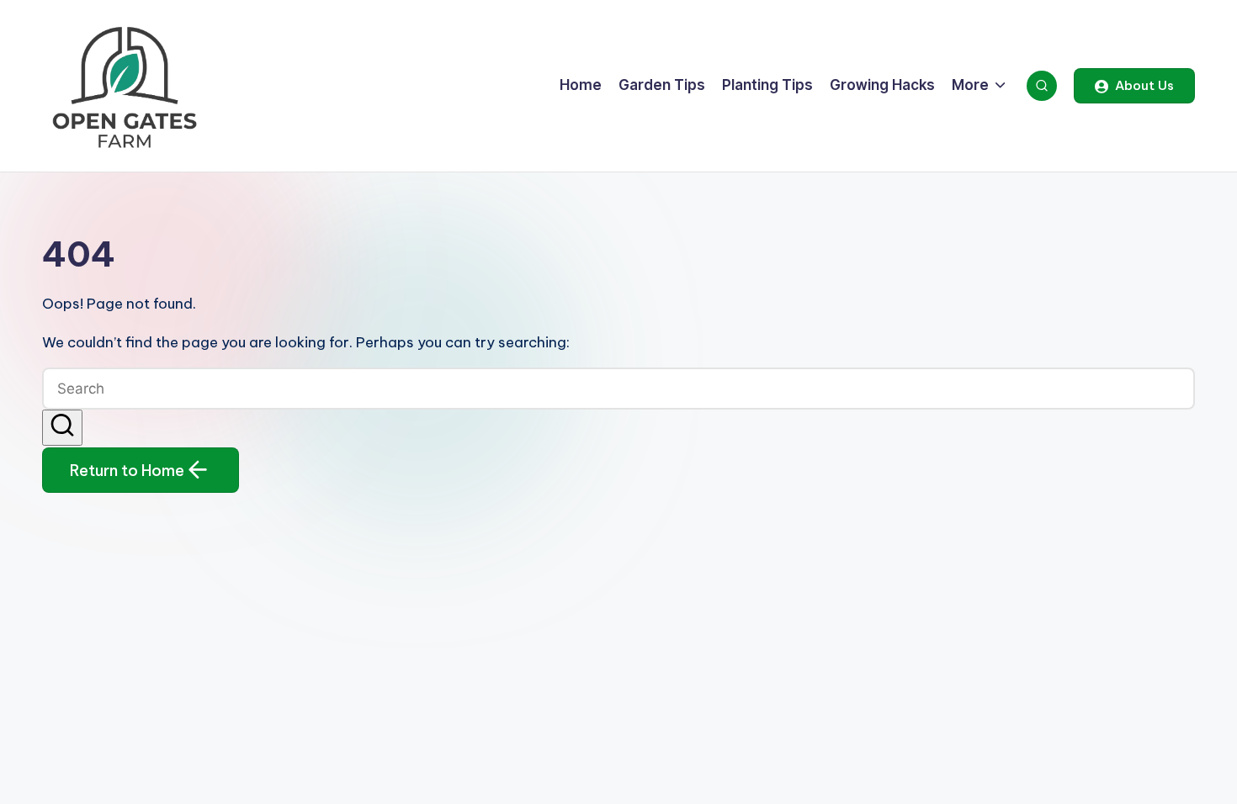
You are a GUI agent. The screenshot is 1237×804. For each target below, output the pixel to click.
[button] (1134, 85)
